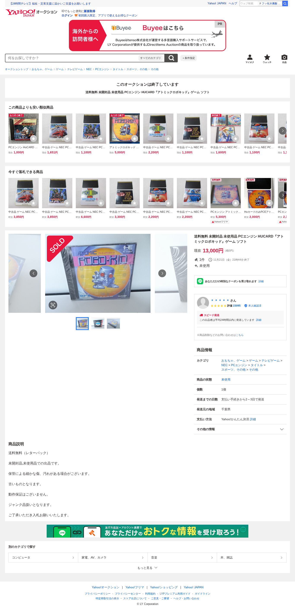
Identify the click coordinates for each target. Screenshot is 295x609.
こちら (240, 335)
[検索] (285, 3)
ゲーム (60, 69)
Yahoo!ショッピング (164, 587)
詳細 (261, 281)
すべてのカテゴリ (150, 58)
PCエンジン (102, 69)
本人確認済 (254, 305)
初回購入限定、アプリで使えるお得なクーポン (107, 15)
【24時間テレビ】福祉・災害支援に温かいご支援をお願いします (50, 3)
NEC (89, 69)
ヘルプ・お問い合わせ (186, 598)
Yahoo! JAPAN (217, 3)
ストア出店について (135, 598)
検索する (171, 58)
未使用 (225, 379)
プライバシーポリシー (98, 593)
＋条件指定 (188, 58)
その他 (155, 69)
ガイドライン (202, 593)
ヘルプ (233, 3)
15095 (237, 305)
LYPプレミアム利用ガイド (175, 593)
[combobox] (72, 58)
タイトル (118, 69)
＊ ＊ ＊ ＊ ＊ (220, 300)
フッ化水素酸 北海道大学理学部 (272, 3)
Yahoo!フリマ (134, 587)
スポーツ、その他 (137, 69)
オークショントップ (16, 69)
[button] (240, 429)
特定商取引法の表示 (107, 598)
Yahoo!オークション (105, 587)
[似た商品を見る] (53, 305)
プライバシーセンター (128, 593)
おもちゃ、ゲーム (42, 69)
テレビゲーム (75, 69)
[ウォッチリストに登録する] (33, 138)
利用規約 (150, 593)
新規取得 (89, 11)
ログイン (67, 15)
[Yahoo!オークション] (32, 10)
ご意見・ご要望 (160, 598)
